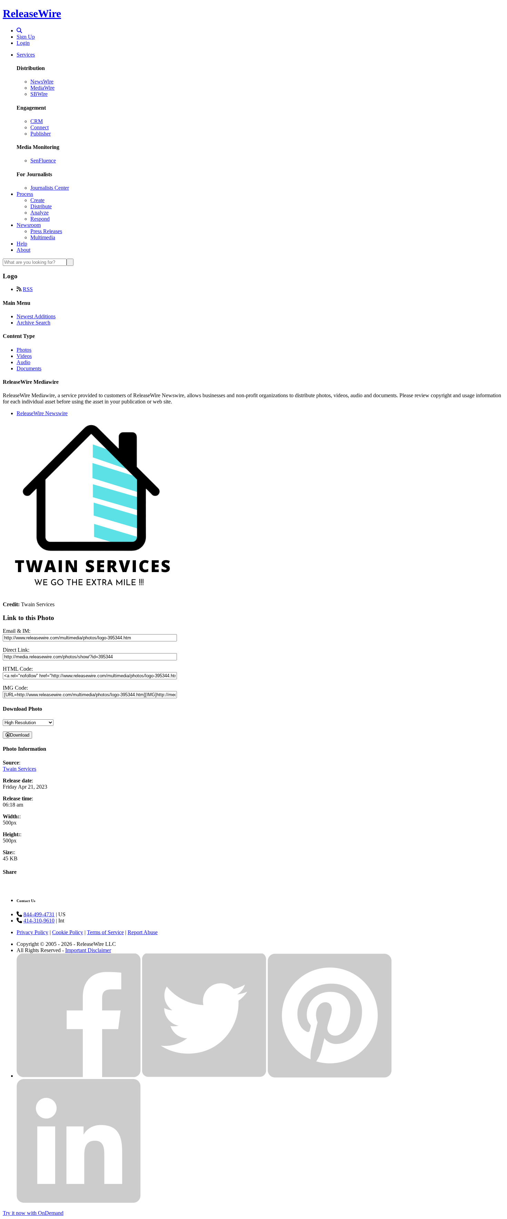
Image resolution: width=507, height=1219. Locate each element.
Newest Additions (36, 316)
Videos (24, 356)
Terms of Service (105, 932)
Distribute (41, 206)
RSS (28, 289)
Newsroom (29, 225)
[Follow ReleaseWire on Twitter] (204, 1076)
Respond (40, 219)
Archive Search (33, 323)
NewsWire (41, 81)
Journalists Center (49, 188)
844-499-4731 (38, 914)
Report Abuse (143, 932)
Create (37, 200)
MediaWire (42, 88)
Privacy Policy (32, 932)
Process (25, 194)
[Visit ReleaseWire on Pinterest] (330, 1076)
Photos (24, 350)
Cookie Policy (67, 932)
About (23, 250)
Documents (29, 368)
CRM (36, 121)
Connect (39, 127)
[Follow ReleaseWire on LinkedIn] (79, 1201)
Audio (23, 362)
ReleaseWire (32, 13)
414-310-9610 (38, 920)
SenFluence (43, 160)
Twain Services (19, 769)
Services (26, 55)
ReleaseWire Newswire (42, 413)
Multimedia (42, 237)
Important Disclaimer (88, 950)
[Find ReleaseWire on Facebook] (79, 1076)
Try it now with (33, 1213)
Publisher (40, 134)
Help (22, 244)
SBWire (39, 94)
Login (23, 43)
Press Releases (46, 231)
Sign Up (26, 37)
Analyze (39, 213)
